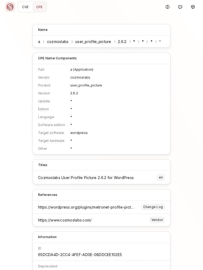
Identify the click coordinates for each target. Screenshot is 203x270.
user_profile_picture (93, 41)
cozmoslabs (58, 41)
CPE (39, 7)
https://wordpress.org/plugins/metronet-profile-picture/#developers (100, 207)
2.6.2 (122, 41)
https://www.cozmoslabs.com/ (65, 220)
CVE (25, 7)
